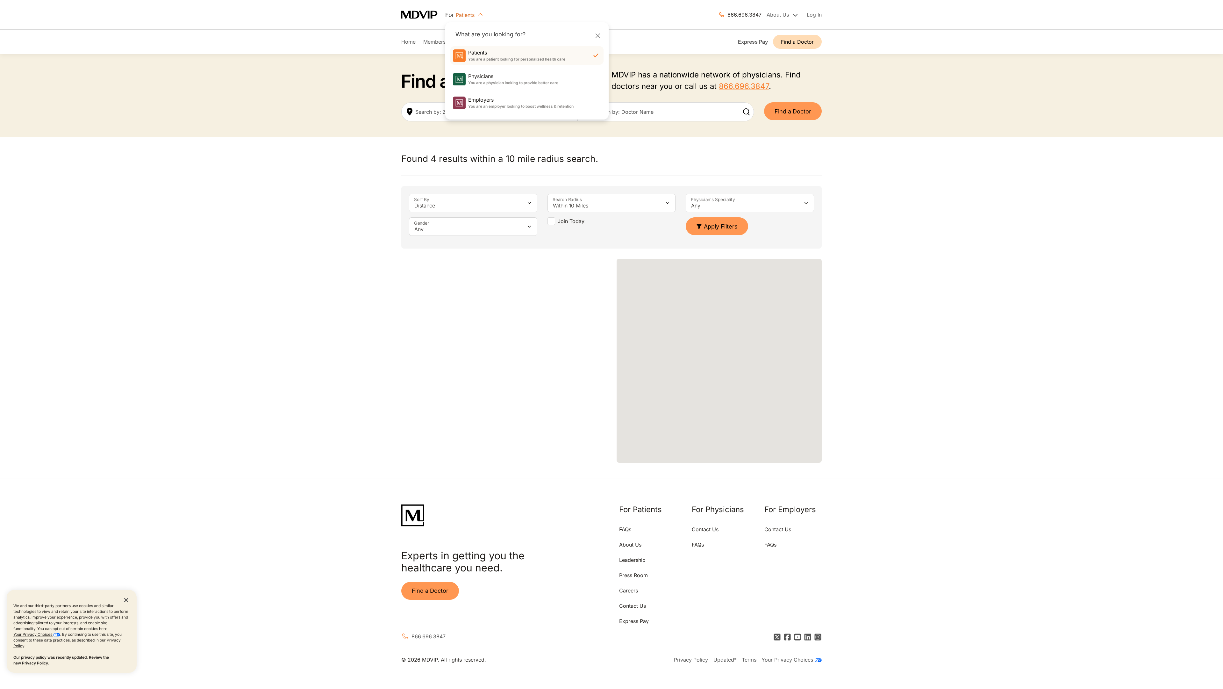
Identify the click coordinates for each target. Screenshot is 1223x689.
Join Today (571, 221)
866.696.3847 (744, 14)
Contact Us (632, 606)
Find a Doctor (797, 42)
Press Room (633, 575)
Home (408, 42)
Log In (814, 14)
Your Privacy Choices (33, 634)
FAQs (625, 529)
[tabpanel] (504, 361)
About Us (630, 544)
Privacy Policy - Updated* (705, 659)
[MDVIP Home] (423, 15)
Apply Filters (721, 226)
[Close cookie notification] (126, 600)
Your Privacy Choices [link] (788, 659)
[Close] (597, 35)
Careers (628, 590)
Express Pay (753, 42)
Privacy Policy (35, 663)
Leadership (632, 560)
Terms (749, 659)
